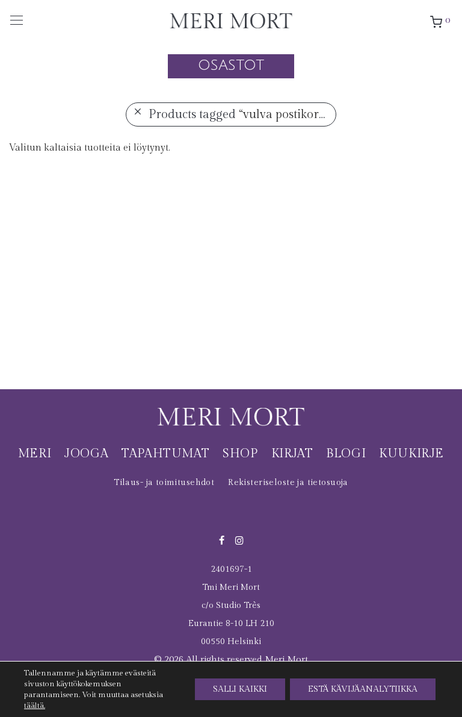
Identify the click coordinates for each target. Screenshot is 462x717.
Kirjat (292, 453)
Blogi (346, 453)
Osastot (231, 65)
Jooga (86, 453)
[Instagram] (239, 540)
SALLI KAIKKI (240, 689)
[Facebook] (221, 540)
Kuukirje (411, 453)
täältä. (34, 705)
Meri (34, 453)
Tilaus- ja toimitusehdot (164, 482)
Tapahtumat (165, 453)
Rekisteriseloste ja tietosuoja (288, 482)
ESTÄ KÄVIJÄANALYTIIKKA (362, 689)
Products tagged (241, 114)
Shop (240, 453)
